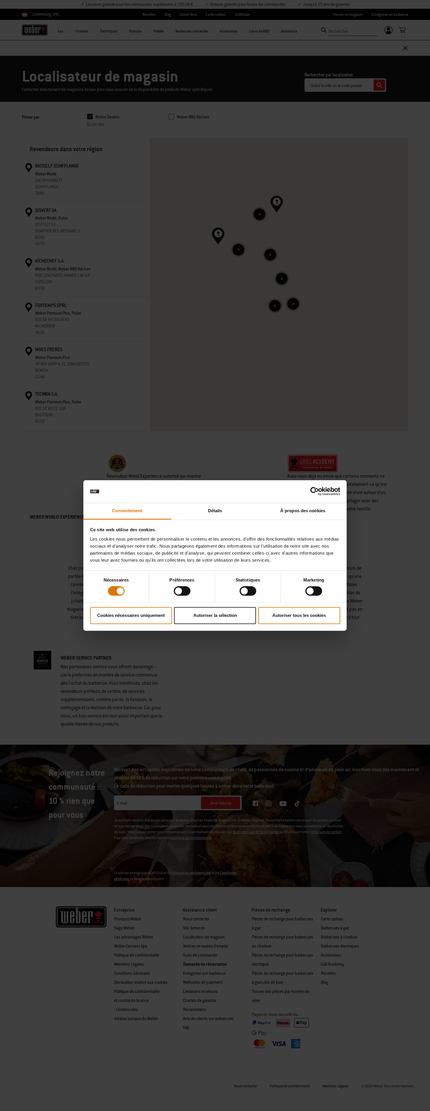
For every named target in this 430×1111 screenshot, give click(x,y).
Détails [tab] (215, 510)
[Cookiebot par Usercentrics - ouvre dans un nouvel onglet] (314, 491)
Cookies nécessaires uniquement (131, 615)
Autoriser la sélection (215, 615)
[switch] (182, 591)
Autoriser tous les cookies (299, 615)
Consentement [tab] (127, 510)
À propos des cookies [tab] (302, 510)
